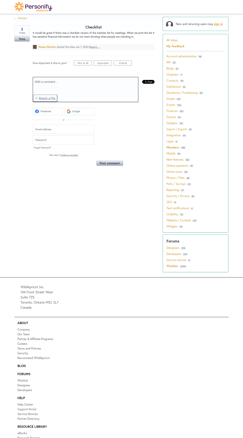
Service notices (176, 260)
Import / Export (176, 129)
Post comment (110, 163)
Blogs (170, 68)
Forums (171, 117)
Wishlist (172, 266)
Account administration (181, 56)
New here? (63, 155)
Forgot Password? (42, 147)
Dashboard (173, 86)
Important (104, 63)
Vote (22, 39)
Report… (94, 47)
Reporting (172, 190)
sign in (218, 24)
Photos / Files (175, 178)
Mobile (170, 153)
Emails (170, 99)
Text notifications (177, 208)
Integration (173, 135)
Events (170, 105)
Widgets (172, 226)
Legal (170, 141)
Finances (172, 111)
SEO (169, 202)
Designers (173, 248)
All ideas (172, 40)
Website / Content (178, 220)
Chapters (172, 74)
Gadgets (172, 123)
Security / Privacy (177, 196)
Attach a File (47, 98)
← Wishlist (20, 18)
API (168, 62)
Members (172, 147)
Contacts (172, 80)
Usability (172, 214)
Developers (174, 254)
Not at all (85, 63)
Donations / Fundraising (182, 93)
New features (175, 159)
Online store (174, 172)
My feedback (175, 46)
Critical (125, 63)
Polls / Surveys (176, 184)
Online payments (177, 165)
